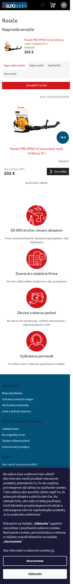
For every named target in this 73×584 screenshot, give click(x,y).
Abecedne (10, 74)
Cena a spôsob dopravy (16, 411)
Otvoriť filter (36, 85)
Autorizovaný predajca (15, 447)
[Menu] (64, 5)
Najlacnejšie (36, 66)
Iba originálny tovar (13, 435)
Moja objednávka (12, 393)
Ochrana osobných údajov (17, 399)
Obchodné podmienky (15, 405)
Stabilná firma (10, 429)
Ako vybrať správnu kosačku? (20, 465)
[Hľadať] (43, 5)
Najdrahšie (54, 66)
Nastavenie (35, 561)
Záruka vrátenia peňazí (16, 441)
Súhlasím (35, 574)
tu (52, 550)
